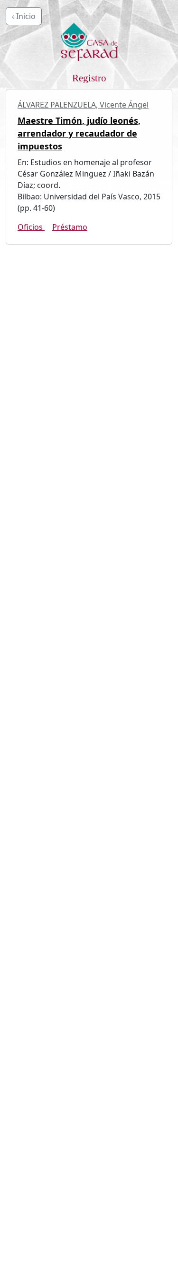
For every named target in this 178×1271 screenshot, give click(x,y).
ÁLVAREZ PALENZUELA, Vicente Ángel (83, 104)
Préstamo (69, 227)
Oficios (31, 227)
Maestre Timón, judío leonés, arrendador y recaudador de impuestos (79, 133)
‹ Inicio (24, 16)
